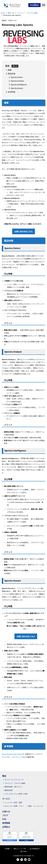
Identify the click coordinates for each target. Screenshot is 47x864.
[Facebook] (18, 859)
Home (3, 13)
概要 (10, 70)
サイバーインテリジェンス (14, 780)
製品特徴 (11, 74)
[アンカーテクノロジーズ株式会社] (12, 5)
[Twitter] (21, 859)
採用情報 (6, 823)
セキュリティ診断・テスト (14, 806)
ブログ (5, 815)
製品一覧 (11, 13)
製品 (4, 776)
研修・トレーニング (35, 806)
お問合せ (35, 5)
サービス (6, 799)
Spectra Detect (17, 77)
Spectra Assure (17, 88)
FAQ (4, 819)
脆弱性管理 (9, 790)
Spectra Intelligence (19, 85)
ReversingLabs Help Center (12, 754)
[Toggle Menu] (43, 5)
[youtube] (29, 859)
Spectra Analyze (17, 81)
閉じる (15, 66)
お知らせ (6, 811)
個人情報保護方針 (35, 848)
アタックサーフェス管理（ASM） (17, 794)
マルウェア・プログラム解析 (27, 13)
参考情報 (11, 92)
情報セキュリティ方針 (19, 848)
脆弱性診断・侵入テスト (13, 787)
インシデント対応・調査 (13, 802)
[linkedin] (25, 859)
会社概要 (7, 848)
